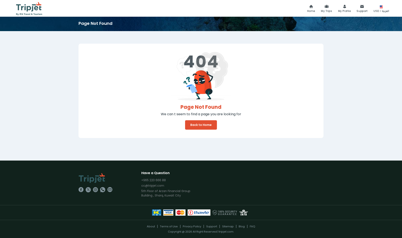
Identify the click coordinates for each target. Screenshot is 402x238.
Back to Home (201, 125)
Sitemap (228, 226)
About (151, 226)
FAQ (252, 226)
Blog (242, 226)
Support (211, 226)
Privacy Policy (192, 226)
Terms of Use (169, 226)
